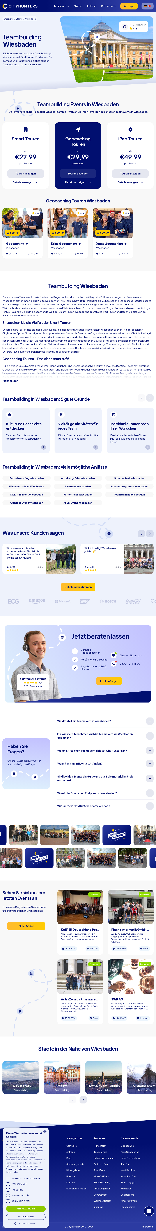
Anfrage (70, 1151)
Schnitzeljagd (128, 1182)
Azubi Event (100, 1170)
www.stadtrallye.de (76, 1188)
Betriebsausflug (102, 1182)
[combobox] (44, 1131)
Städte (78, 6)
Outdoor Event (101, 1164)
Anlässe (91, 6)
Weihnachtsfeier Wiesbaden (26, 486)
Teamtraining (100, 1151)
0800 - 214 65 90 (130, 663)
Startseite (71, 1145)
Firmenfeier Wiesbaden (78, 494)
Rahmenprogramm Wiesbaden (129, 486)
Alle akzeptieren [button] (26, 1208)
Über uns (70, 1176)
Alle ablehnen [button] (26, 1216)
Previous (141, 397)
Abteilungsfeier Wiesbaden (78, 478)
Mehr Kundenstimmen (78, 587)
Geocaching (127, 1145)
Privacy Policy (12, 1172)
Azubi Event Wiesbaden (78, 502)
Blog (68, 1158)
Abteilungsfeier (102, 1188)
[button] (26, 1223)
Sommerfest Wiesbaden (129, 478)
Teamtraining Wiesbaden (129, 494)
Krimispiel (126, 1188)
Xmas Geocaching (130, 1158)
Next (150, 397)
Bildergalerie (73, 1170)
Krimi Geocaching (130, 1151)
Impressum (148, 1226)
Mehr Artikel (26, 926)
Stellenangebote (75, 1164)
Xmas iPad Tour (128, 1176)
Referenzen (108, 6)
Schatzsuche (127, 1194)
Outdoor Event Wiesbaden (26, 502)
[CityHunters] (19, 6)
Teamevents (61, 6)
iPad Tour (125, 1164)
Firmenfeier (100, 1145)
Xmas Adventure (129, 1200)
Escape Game (128, 1206)
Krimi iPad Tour (128, 1170)
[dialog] (26, 1178)
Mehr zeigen (10, 380)
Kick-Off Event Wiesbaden (26, 494)
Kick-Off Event (101, 1176)
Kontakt (70, 1182)
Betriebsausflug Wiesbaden (26, 478)
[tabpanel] (26, 430)
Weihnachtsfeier (102, 1200)
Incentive (98, 1206)
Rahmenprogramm (103, 1158)
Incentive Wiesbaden (78, 486)
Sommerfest (100, 1194)
